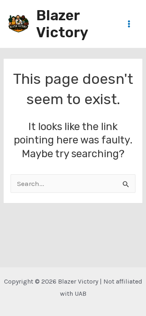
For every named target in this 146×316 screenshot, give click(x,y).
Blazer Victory (62, 24)
